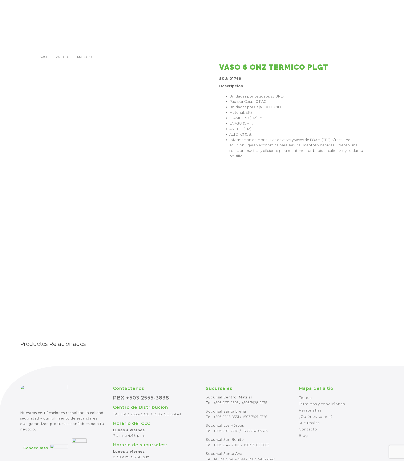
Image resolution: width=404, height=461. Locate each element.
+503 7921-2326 (254, 417)
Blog (303, 436)
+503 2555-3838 (135, 414)
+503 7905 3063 (256, 445)
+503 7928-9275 (254, 403)
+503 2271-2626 (226, 403)
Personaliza (310, 410)
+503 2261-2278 (226, 431)
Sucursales (309, 423)
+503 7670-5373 (255, 431)
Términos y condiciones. (322, 404)
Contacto (308, 429)
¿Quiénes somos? (316, 417)
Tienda (305, 398)
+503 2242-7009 (227, 445)
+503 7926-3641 (167, 414)
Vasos (45, 57)
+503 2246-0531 (226, 417)
